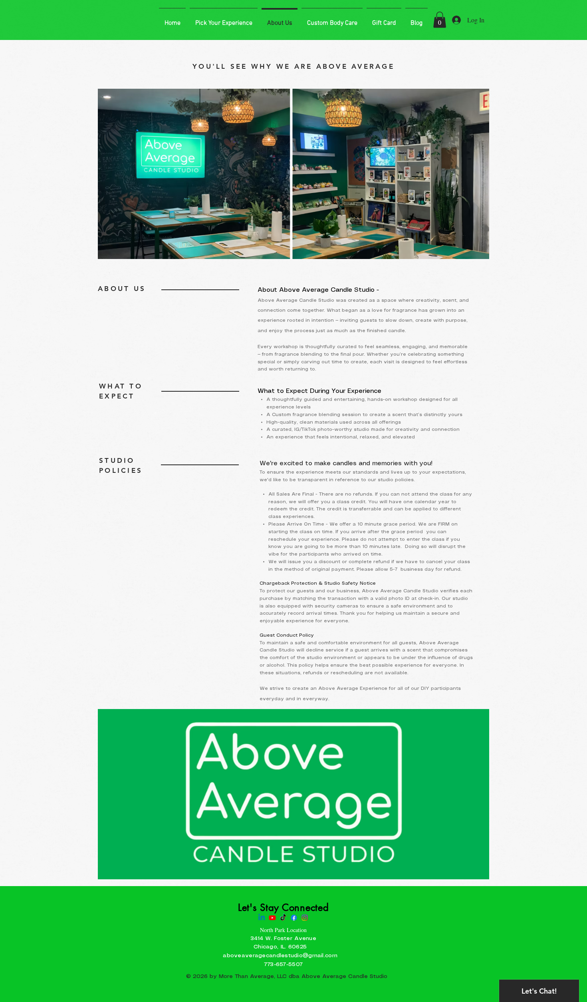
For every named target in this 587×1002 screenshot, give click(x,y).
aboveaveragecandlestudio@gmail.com (280, 955)
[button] (439, 20)
